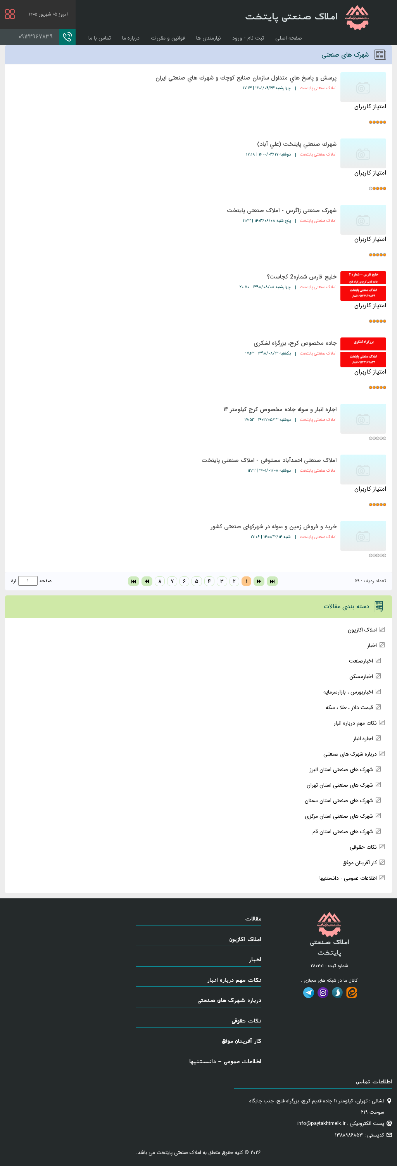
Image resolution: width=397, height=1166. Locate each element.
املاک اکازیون (362, 630)
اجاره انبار (363, 738)
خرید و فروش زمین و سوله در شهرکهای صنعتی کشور (274, 526)
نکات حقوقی (363, 847)
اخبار (372, 645)
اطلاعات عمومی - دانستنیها (348, 878)
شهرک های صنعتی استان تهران (340, 785)
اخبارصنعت (361, 661)
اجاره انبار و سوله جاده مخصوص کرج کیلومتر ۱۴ (280, 409)
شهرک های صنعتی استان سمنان (339, 800)
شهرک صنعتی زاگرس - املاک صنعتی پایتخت (282, 210)
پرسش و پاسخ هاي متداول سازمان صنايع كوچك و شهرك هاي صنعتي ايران (246, 78)
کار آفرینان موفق (359, 862)
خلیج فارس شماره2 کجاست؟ (302, 277)
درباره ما (131, 38)
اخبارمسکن (361, 676)
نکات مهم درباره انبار (355, 723)
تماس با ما (99, 38)
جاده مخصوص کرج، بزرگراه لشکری (295, 343)
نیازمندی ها (208, 38)
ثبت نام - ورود (248, 38)
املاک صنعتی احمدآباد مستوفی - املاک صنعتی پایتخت (269, 460)
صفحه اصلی (288, 38)
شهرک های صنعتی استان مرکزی (339, 816)
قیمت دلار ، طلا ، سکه (349, 707)
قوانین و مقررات (168, 38)
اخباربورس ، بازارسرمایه (348, 692)
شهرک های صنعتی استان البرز (341, 769)
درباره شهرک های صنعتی (350, 754)
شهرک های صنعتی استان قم (342, 831)
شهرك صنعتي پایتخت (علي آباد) (297, 144)
